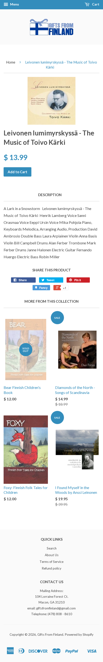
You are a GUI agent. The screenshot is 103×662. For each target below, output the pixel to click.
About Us (51, 555)
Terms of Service (51, 562)
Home (10, 62)
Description (50, 195)
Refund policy (51, 568)
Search (52, 548)
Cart (95, 4)
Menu (14, 4)
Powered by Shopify (79, 634)
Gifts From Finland (50, 634)
